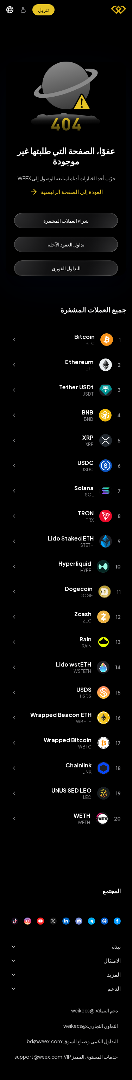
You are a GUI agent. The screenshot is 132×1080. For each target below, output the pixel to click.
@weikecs (82, 1010)
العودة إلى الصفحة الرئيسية (72, 191)
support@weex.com (38, 1056)
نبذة (116, 946)
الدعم (114, 988)
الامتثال (112, 960)
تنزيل (43, 10)
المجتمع (112, 890)
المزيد (114, 974)
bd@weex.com (44, 1041)
